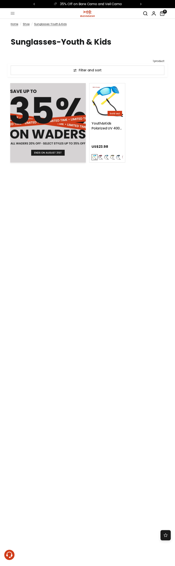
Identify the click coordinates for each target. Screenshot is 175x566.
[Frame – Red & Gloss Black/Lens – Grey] (101, 157)
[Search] (145, 13)
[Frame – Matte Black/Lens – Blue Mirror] (106, 157)
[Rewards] (165, 535)
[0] (161, 13)
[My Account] (154, 13)
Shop (26, 24)
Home (14, 24)
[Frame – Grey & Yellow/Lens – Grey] (112, 157)
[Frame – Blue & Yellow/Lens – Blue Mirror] (95, 157)
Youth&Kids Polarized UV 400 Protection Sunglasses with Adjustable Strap (106, 126)
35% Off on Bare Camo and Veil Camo (91, 3)
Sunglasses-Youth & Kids (50, 24)
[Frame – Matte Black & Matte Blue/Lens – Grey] (118, 157)
